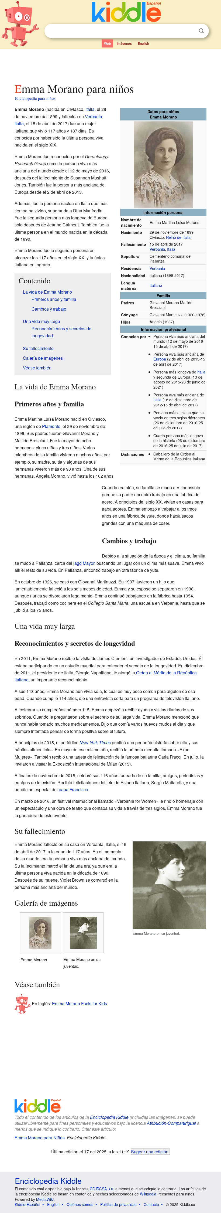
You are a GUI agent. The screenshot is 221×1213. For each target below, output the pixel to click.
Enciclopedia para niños (35, 98)
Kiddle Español (27, 1204)
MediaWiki (45, 1199)
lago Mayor (83, 563)
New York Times (95, 742)
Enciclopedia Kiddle (109, 1117)
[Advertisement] (111, 64)
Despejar (190, 31)
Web (107, 43)
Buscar (201, 31)
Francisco (79, 789)
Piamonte (51, 426)
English (143, 43)
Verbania (157, 249)
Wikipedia (148, 1194)
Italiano (156, 285)
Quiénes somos (80, 1204)
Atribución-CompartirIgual (171, 1123)
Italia (171, 249)
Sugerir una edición (149, 1151)
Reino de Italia (178, 237)
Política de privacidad (118, 1204)
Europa (159, 359)
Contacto (151, 1204)
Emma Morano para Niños (40, 1137)
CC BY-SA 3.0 (101, 1188)
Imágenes (124, 43)
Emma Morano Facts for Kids (79, 1003)
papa (63, 789)
